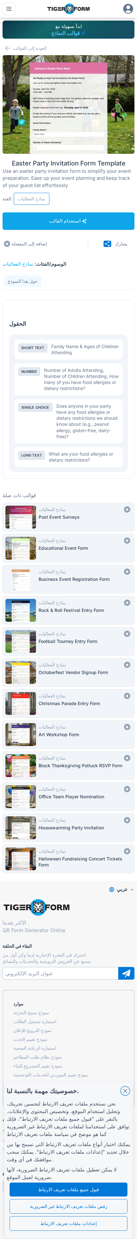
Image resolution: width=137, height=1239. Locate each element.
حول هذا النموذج (23, 281)
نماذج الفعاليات (18, 264)
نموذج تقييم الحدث (30, 1039)
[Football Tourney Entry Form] (68, 641)
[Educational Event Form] (68, 548)
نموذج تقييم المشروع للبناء (37, 1065)
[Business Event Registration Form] (68, 579)
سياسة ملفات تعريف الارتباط (37, 1134)
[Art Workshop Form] (68, 735)
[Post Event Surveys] (68, 517)
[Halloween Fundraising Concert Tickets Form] (68, 859)
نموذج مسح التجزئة (31, 1012)
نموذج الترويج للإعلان (32, 1030)
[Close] (125, 1091)
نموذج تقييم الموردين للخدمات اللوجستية (51, 1074)
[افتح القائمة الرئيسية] (9, 9)
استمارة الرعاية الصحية (34, 1048)
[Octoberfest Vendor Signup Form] (68, 672)
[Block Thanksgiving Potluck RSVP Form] (68, 766)
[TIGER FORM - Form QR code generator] (68, 9)
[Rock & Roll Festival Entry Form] (68, 610)
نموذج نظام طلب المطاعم (37, 1057)
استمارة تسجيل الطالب (34, 1021)
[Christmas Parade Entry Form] (68, 703)
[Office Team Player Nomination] (68, 797)
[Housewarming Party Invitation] (68, 828)
